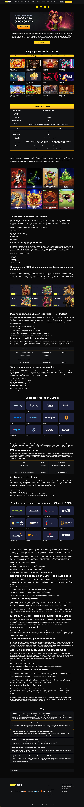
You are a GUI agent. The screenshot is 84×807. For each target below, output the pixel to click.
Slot (65, 55)
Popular (17, 55)
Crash (49, 55)
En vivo (33, 55)
